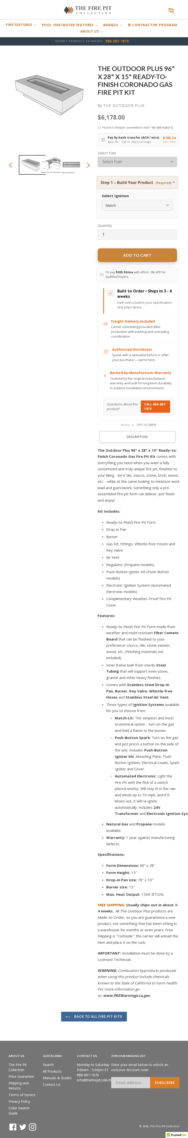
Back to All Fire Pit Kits (97, 1016)
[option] (29, 165)
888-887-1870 (117, 41)
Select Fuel (107, 152)
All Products (52, 1071)
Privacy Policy (19, 1101)
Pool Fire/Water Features (68, 25)
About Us (90, 31)
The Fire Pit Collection (164, 1126)
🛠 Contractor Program (152, 25)
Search (48, 1064)
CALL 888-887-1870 (155, 406)
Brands (111, 25)
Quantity (105, 225)
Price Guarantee (21, 1076)
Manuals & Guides (57, 1078)
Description (137, 437)
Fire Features (19, 25)
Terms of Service (22, 1094)
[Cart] (171, 11)
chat (134, 142)
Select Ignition (115, 195)
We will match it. (163, 127)
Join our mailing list (128, 1056)
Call (124, 142)
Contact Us (51, 1084)
